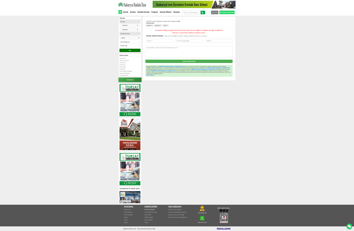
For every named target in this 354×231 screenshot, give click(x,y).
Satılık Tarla (122, 58)
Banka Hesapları (128, 215)
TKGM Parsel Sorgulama (174, 209)
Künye (125, 220)
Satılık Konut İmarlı (124, 60)
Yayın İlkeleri (147, 215)
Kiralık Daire (122, 62)
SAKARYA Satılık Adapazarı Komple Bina (171, 66)
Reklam (126, 217)
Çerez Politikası (148, 220)
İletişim (126, 222)
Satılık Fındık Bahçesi (124, 73)
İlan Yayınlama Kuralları (150, 212)
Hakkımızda (127, 209)
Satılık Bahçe (122, 67)
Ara (130, 50)
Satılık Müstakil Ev (124, 75)
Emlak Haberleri (128, 212)
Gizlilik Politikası (148, 217)
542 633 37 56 (202, 222)
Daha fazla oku (150, 75)
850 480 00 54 (202, 213)
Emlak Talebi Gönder (189, 61)
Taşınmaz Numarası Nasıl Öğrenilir (177, 217)
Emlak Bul (130, 80)
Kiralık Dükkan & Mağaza (125, 71)
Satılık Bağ (122, 69)
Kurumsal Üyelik (149, 209)
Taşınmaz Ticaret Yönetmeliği (176, 215)
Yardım (146, 222)
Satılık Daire (122, 65)
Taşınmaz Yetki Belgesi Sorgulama (177, 212)
